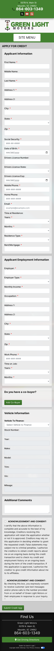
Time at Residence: (13, 213)
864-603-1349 (29, 9)
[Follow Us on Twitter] (22, 14)
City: (6, 108)
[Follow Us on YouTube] (27, 14)
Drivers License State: (15, 167)
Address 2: (9, 99)
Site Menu (27, 37)
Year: (6, 439)
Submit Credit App (13, 608)
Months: (8, 226)
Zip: (6, 129)
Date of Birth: (11, 148)
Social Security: (12, 139)
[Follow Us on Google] (32, 14)
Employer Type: (12, 277)
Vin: (6, 476)
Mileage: (8, 485)
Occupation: (10, 296)
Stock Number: (11, 430)
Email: (7, 203)
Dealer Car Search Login (26, 645)
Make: (7, 448)
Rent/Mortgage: (12, 245)
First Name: (10, 62)
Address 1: (9, 90)
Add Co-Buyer (13, 402)
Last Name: (10, 80)
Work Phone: (10, 354)
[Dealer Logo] (27, 25)
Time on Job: (10, 363)
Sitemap (22, 647)
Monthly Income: (12, 286)
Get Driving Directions (28, 639)
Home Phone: (11, 194)
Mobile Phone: (11, 185)
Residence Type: (12, 235)
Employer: (9, 268)
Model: (7, 457)
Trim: (6, 467)
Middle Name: (11, 71)
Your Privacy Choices (33, 647)
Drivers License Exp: (14, 176)
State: (7, 118)
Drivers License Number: (16, 157)
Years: (7, 217)
